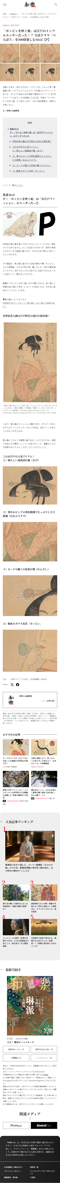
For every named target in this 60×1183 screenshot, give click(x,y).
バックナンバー (42, 1057)
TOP (4, 14)
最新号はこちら (14, 1049)
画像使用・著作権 (11, 1177)
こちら (19, 185)
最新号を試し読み (42, 1049)
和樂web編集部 (12, 110)
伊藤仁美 (52, 798)
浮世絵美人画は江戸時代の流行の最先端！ (32, 141)
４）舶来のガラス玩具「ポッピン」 (29, 170)
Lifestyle (13, 14)
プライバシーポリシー (12, 1171)
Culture (34, 767)
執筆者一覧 (34, 1167)
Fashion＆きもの (41, 798)
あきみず (41, 767)
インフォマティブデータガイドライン (42, 1172)
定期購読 (14, 1057)
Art (4, 767)
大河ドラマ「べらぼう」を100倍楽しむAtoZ (28, 679)
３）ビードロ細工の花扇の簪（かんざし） (32, 165)
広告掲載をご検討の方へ (13, 1167)
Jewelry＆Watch (13, 801)
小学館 (32, 1177)
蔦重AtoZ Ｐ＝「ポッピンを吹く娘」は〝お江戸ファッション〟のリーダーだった (31, 132)
